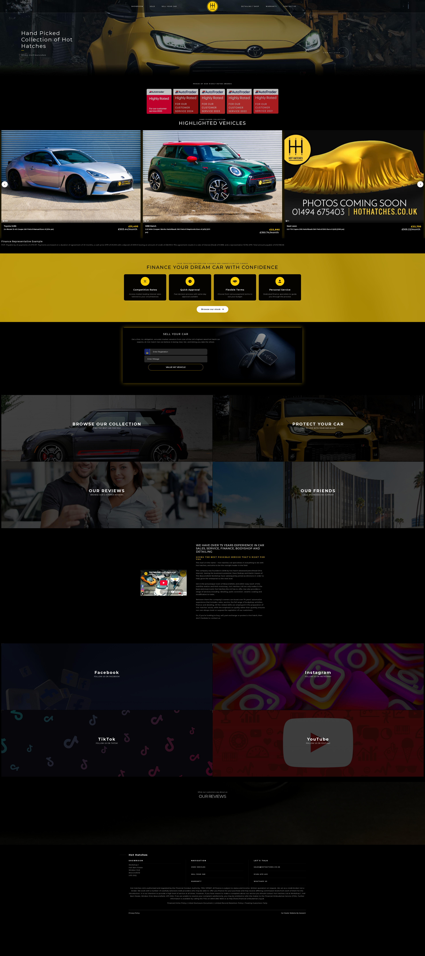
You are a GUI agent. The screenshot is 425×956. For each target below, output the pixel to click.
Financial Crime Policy (176, 940)
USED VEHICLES (198, 904)
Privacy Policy (134, 950)
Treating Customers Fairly (256, 940)
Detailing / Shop (250, 6)
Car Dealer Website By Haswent (293, 950)
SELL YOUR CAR (198, 911)
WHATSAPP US (260, 918)
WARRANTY (196, 918)
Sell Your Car (169, 6)
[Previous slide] (5, 184)
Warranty (271, 6)
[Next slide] (420, 184)
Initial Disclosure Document (200, 940)
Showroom (137, 6)
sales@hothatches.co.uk (267, 904)
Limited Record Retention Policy (228, 940)
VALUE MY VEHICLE (176, 367)
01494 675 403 (261, 911)
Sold (152, 6)
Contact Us (289, 6)
